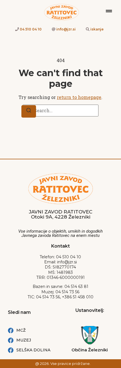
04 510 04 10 (31, 29)
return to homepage (79, 97)
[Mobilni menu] (109, 11)
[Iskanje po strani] (87, 29)
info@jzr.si (66, 29)
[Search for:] (60, 110)
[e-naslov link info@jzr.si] (53, 29)
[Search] (28, 111)
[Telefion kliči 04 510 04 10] (17, 29)
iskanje (97, 29)
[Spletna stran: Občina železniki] (90, 335)
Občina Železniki (89, 349)
